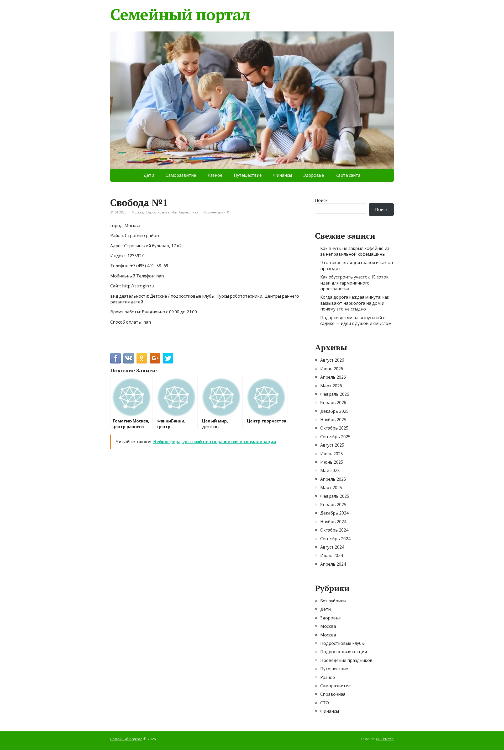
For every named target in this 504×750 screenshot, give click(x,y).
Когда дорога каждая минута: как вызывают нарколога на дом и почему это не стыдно (354, 303)
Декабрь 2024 (334, 513)
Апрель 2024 (333, 564)
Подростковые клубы (161, 212)
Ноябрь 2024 (333, 521)
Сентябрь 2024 (335, 539)
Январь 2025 (333, 504)
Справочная (188, 212)
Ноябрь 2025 (333, 419)
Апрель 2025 (333, 479)
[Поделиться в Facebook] (115, 358)
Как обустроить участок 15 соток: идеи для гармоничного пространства (354, 283)
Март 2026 (331, 386)
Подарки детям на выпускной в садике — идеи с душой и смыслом (355, 320)
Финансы (282, 175)
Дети (149, 175)
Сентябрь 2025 (335, 437)
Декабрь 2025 (334, 411)
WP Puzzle (385, 738)
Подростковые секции (343, 652)
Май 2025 (330, 470)
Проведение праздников (346, 660)
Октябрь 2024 (334, 530)
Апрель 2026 (333, 377)
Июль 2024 (331, 555)
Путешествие (248, 175)
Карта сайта (347, 175)
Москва (137, 212)
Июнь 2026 (331, 369)
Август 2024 (332, 547)
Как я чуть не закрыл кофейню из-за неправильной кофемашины (355, 251)
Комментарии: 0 (216, 212)
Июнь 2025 (331, 462)
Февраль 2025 (334, 496)
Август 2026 (332, 360)
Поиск (321, 200)
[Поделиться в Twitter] (168, 358)
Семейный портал (180, 14)
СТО (324, 703)
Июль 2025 (331, 454)
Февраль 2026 (334, 394)
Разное (215, 175)
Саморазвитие (181, 175)
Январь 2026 (333, 402)
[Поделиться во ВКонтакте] (128, 358)
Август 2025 (332, 445)
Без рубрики (333, 601)
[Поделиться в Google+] (155, 358)
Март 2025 (331, 487)
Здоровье (313, 175)
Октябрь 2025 (334, 428)
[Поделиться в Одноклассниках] (141, 358)
